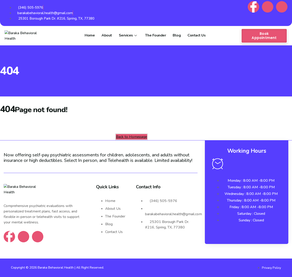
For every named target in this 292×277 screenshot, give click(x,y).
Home (90, 35)
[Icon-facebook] (253, 7)
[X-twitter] (281, 7)
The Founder (155, 35)
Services (126, 35)
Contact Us (197, 35)
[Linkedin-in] (267, 7)
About (107, 35)
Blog (177, 35)
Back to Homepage (131, 136)
